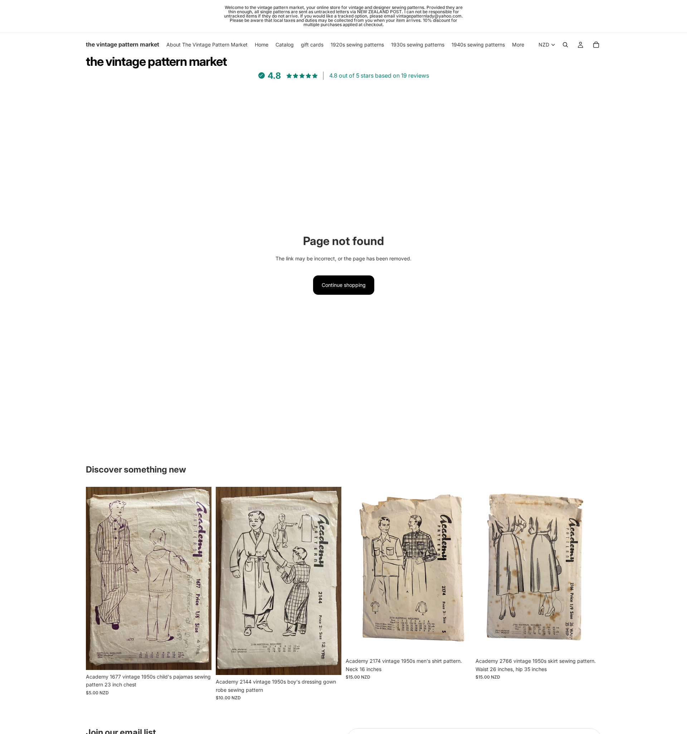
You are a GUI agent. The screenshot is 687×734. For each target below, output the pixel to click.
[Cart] (596, 45)
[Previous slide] (96, 578)
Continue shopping (344, 285)
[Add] (200, 658)
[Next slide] (200, 578)
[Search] (565, 45)
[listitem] (518, 44)
